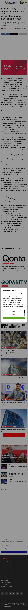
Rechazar (14, 314)
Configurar (14, 311)
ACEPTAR (14, 318)
